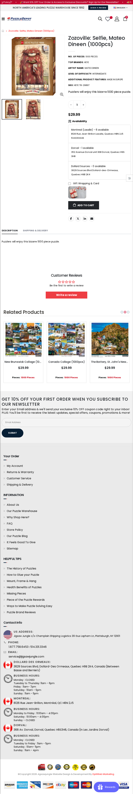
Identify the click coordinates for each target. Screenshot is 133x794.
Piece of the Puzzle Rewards (26, 600)
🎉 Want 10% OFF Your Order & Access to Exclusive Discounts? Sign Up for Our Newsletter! (61, 2)
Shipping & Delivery (20, 485)
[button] (121, 312)
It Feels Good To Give (21, 542)
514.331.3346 (38, 647)
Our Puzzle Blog (17, 536)
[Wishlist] (108, 19)
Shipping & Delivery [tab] (35, 230)
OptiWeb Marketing (103, 774)
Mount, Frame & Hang (21, 581)
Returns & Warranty (20, 472)
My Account (15, 466)
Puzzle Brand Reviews (21, 612)
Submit (12, 433)
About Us (13, 505)
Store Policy (15, 530)
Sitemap (12, 549)
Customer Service (19, 478)
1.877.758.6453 (18, 647)
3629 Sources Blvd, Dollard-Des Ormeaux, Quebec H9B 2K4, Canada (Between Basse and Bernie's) (66, 668)
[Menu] (3, 18)
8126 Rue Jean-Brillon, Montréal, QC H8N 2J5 (44, 703)
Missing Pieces (16, 594)
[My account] (117, 19)
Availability (79, 121)
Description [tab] (10, 230)
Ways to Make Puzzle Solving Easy (29, 606)
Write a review (66, 295)
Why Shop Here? (18, 517)
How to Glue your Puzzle (23, 575)
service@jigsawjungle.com (26, 657)
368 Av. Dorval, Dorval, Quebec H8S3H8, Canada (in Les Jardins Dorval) (61, 730)
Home (3, 30)
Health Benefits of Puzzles (24, 587)
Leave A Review (98, 7)
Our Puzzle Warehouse (22, 511)
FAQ (9, 524)
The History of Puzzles (21, 568)
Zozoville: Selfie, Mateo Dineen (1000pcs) (96, 41)
